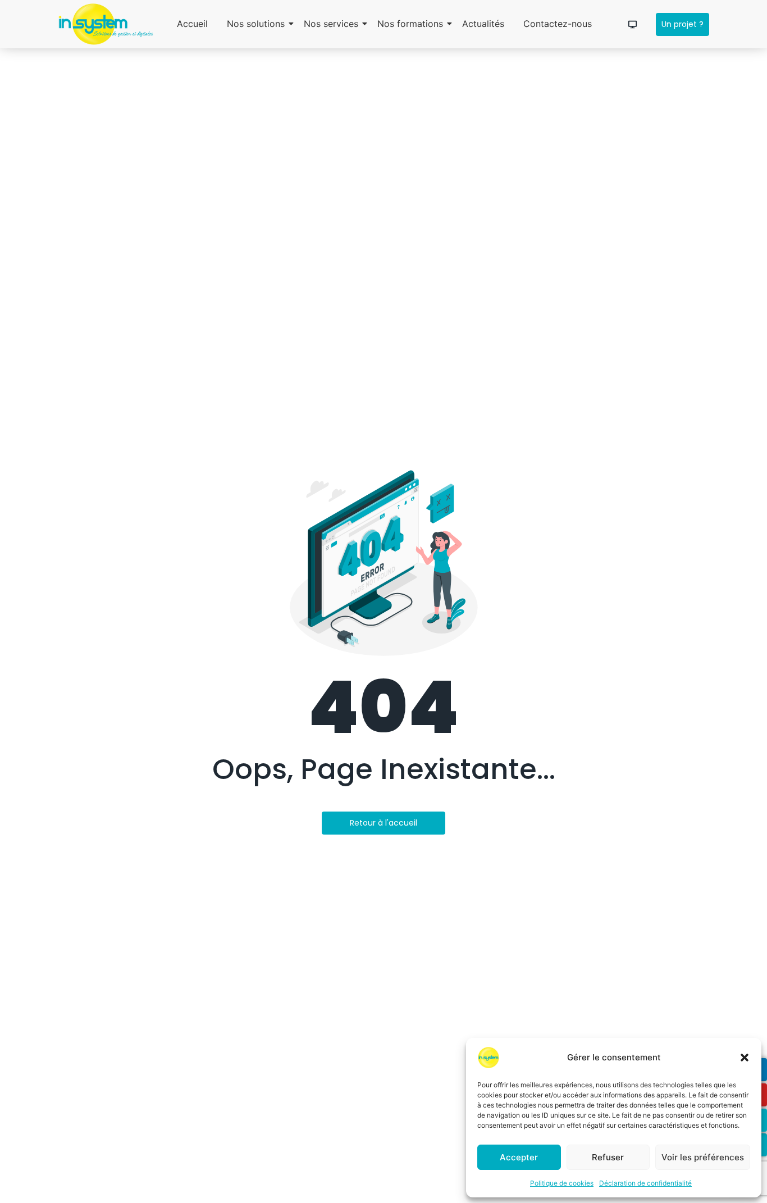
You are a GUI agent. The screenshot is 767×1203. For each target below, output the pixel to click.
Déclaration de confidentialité (645, 1183)
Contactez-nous (557, 23)
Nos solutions (256, 23)
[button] (744, 1057)
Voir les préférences (702, 1157)
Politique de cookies (561, 1183)
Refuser (608, 1157)
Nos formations (410, 23)
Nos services (331, 23)
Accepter (519, 1157)
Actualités (483, 23)
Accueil (192, 23)
